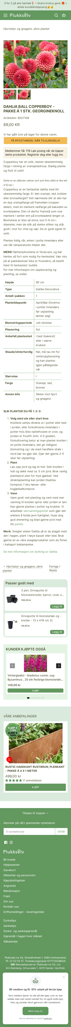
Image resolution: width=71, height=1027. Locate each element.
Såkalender (10, 941)
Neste (53, 570)
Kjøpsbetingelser (14, 880)
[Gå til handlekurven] (64, 15)
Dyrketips (9, 920)
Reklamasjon (11, 891)
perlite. (19, 524)
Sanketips (9, 926)
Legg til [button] (57, 606)
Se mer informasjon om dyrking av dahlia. (30, 551)
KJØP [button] (35, 690)
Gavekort (9, 870)
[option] (9, 94)
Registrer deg (36, 154)
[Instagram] (11, 842)
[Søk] (56, 15)
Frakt (6, 896)
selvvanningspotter (35, 511)
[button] (35, 140)
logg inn (57, 154)
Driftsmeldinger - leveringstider (23, 912)
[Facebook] (5, 842)
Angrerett (9, 885)
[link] (12, 599)
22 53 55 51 (16, 961)
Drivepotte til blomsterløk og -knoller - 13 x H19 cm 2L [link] (41, 618)
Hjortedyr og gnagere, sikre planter (26, 28)
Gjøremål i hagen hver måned (22, 936)
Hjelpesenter (11, 864)
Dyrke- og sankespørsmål (20, 931)
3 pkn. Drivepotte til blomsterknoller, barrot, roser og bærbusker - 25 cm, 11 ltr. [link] (42, 593)
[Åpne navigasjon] (5, 15)
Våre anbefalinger (20, 716)
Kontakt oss (11, 906)
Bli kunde (9, 859)
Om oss (8, 901)
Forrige (53, 566)
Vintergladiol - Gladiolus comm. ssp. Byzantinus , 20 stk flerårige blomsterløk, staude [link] (35, 678)
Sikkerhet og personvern (19, 875)
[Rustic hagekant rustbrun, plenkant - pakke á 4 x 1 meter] (35, 743)
